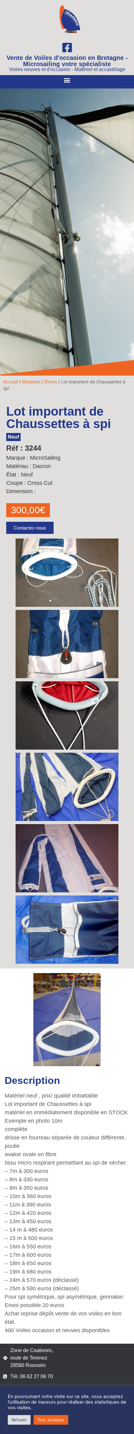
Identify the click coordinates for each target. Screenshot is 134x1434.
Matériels (31, 381)
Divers (50, 381)
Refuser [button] (19, 1419)
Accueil (10, 381)
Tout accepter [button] (51, 1419)
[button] (67, 80)
